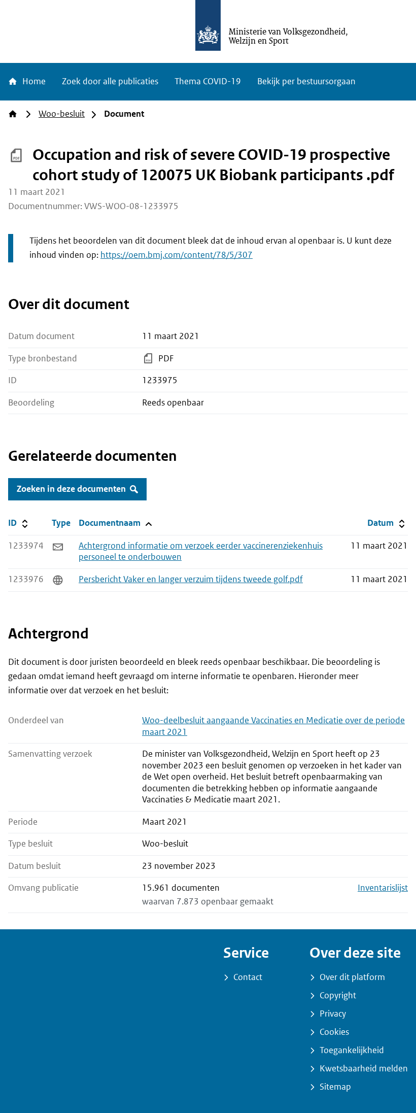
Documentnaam (114, 522)
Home (33, 81)
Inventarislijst (383, 888)
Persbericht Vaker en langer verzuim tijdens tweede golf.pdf (191, 579)
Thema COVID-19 (208, 81)
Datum (387, 522)
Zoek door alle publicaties (110, 81)
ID (28, 522)
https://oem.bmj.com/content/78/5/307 (176, 255)
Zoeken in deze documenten (71, 489)
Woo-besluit (62, 114)
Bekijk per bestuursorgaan (306, 81)
